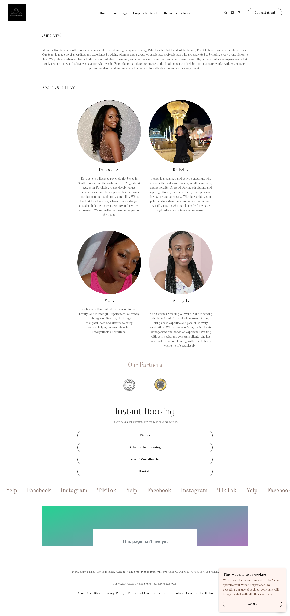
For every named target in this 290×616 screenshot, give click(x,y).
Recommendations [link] (177, 13)
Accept (252, 604)
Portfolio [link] (206, 594)
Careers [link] (191, 594)
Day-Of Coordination (145, 459)
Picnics (145, 435)
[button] (239, 12)
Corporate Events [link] (146, 13)
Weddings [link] (120, 13)
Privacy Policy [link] (114, 594)
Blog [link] (97, 594)
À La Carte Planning (145, 447)
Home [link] (104, 13)
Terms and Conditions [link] (144, 594)
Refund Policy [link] (173, 594)
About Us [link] (84, 594)
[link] (17, 12)
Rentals (145, 471)
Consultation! (265, 12)
